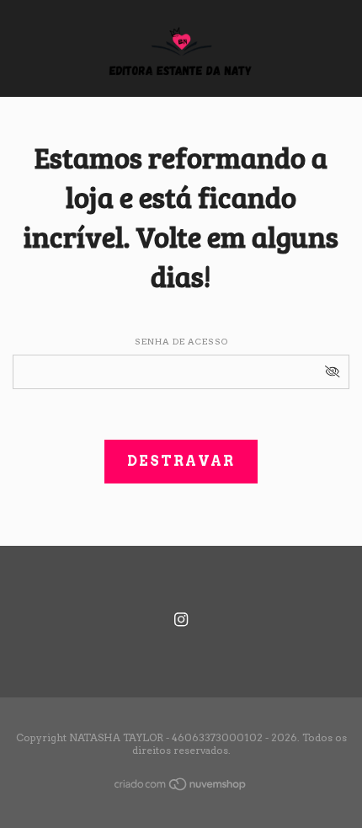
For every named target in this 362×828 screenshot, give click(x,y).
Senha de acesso (181, 341)
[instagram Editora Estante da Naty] (181, 619)
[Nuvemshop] (181, 787)
